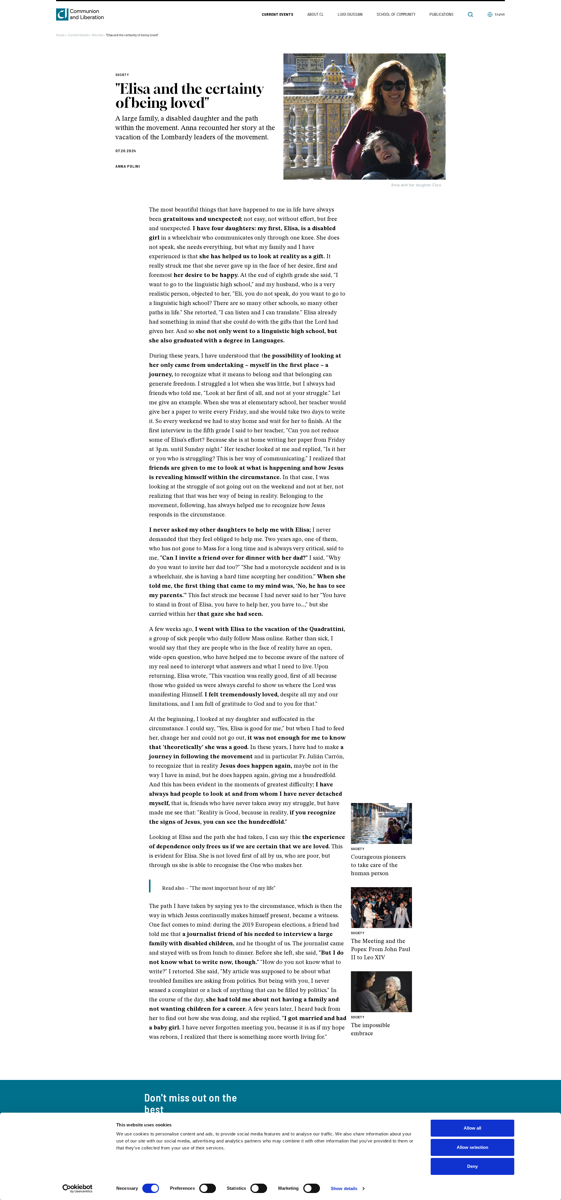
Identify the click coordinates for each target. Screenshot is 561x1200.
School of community (396, 14)
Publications (441, 14)
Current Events (277, 14)
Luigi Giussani (350, 14)
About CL (315, 14)
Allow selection (473, 1147)
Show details (344, 1188)
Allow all (473, 1128)
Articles (98, 35)
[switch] (207, 1188)
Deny (472, 1166)
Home (61, 35)
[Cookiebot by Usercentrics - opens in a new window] (77, 1188)
